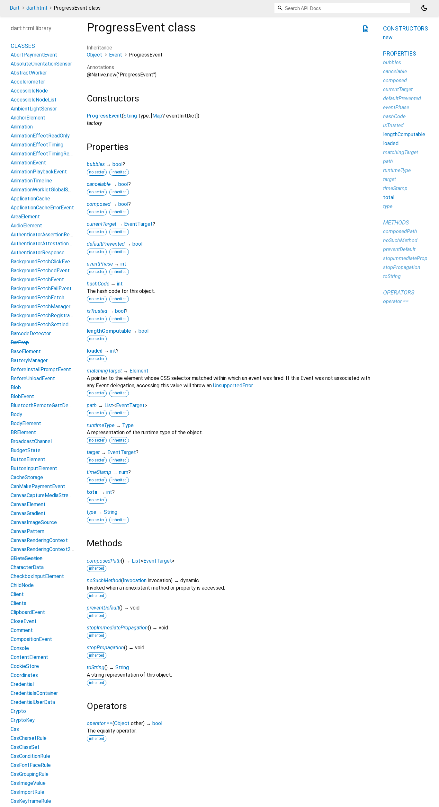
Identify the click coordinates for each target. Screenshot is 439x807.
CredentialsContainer (34, 693)
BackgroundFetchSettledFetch (46, 324)
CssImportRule (27, 792)
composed (99, 204)
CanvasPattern (27, 531)
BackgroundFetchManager (40, 306)
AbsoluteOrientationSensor (41, 64)
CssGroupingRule (30, 774)
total (93, 492)
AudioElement (26, 226)
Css (15, 729)
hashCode (98, 284)
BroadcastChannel (31, 441)
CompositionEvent (31, 639)
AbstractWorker (29, 73)
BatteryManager (29, 360)
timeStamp (99, 472)
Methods (396, 222)
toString (95, 667)
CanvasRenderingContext (39, 540)
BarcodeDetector (31, 333)
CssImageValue (28, 783)
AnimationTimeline (31, 181)
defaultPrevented (106, 244)
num (123, 472)
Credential (22, 684)
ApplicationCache (30, 199)
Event (115, 55)
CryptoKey (23, 720)
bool (117, 164)
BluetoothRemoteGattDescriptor (48, 405)
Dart (15, 8)
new (387, 37)
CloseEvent (24, 621)
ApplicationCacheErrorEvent (42, 208)
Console (20, 648)
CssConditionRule (30, 756)
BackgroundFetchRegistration (44, 315)
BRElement (23, 432)
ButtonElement (28, 459)
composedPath (104, 561)
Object (94, 55)
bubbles (96, 164)
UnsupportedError (233, 385)
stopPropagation (105, 648)
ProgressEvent (104, 116)
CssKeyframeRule (31, 801)
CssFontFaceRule (31, 765)
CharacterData (27, 567)
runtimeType (100, 425)
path (92, 405)
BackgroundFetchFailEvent (41, 288)
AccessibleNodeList (34, 100)
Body (16, 414)
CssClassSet (25, 747)
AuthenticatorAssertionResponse (48, 235)
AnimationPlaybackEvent (39, 172)
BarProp (20, 342)
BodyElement (26, 423)
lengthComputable (109, 331)
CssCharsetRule (29, 738)
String (130, 116)
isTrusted (97, 311)
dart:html (36, 8)
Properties (399, 53)
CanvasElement (28, 504)
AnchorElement (28, 118)
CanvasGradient (28, 513)
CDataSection (26, 558)
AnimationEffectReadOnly (40, 136)
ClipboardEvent (28, 612)
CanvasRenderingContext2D (42, 549)
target (93, 452)
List (108, 405)
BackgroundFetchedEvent (40, 271)
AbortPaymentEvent (34, 55)
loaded (95, 351)
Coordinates (24, 675)
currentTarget (101, 224)
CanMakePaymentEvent (38, 486)
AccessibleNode (29, 91)
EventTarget (138, 224)
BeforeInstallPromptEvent (41, 369)
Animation (22, 127)
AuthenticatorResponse (38, 253)
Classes (23, 45)
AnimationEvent (28, 163)
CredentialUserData (33, 702)
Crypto (18, 711)
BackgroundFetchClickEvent (43, 262)
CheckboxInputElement (37, 576)
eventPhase (100, 264)
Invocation (135, 580)
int (123, 264)
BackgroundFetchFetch (37, 297)
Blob (16, 387)
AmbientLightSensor (34, 109)
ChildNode (22, 585)
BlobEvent (22, 396)
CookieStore (25, 666)
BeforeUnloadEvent (33, 378)
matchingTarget (104, 371)
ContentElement (29, 657)
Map (157, 116)
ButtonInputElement (34, 468)
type (91, 512)
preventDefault (103, 608)
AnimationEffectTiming (37, 145)
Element (139, 371)
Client (17, 594)
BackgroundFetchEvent (37, 279)
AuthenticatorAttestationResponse (51, 244)
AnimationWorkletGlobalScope (45, 190)
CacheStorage (27, 477)
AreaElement (25, 217)
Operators (398, 292)
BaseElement (26, 351)
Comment (22, 630)
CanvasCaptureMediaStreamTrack (49, 495)
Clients (18, 603)
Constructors (405, 28)
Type (128, 425)
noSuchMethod (104, 580)
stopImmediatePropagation (117, 628)
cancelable (99, 184)
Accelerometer (28, 82)
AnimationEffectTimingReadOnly (48, 154)
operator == (99, 723)
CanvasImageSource (34, 522)
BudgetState (25, 450)
